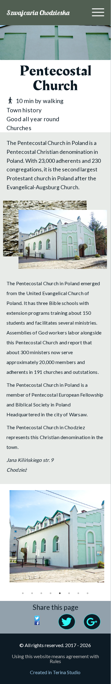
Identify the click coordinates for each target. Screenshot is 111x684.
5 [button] (60, 593)
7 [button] (78, 593)
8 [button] (87, 593)
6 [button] (69, 593)
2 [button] (32, 593)
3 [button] (41, 593)
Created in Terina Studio (55, 672)
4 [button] (50, 593)
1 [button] (23, 593)
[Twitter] (45, 619)
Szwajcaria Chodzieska (37, 12)
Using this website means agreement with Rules (55, 658)
